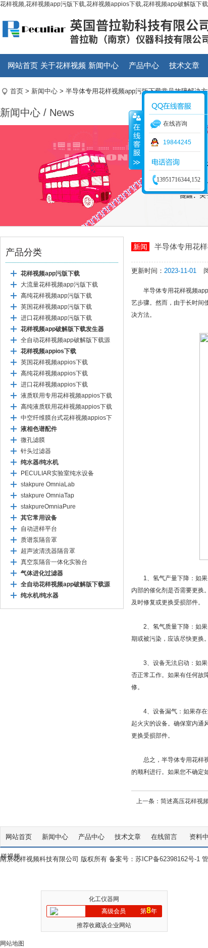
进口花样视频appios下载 (54, 384)
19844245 (177, 142)
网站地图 (12, 943)
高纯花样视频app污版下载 (56, 295)
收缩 (136, 140)
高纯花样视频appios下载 (54, 373)
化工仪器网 (104, 899)
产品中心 (144, 65)
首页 (16, 91)
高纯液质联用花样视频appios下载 (66, 406)
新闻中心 (103, 65)
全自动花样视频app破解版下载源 (65, 340)
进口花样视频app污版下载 (56, 317)
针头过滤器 (36, 451)
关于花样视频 (63, 65)
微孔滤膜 (33, 439)
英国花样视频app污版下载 (56, 306)
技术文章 (184, 65)
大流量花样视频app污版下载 (59, 284)
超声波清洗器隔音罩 (48, 550)
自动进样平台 (39, 528)
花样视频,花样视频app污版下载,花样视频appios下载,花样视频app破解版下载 (104, 4)
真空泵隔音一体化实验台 (54, 562)
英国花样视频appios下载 (54, 362)
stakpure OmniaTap (47, 495)
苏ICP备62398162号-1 (167, 859)
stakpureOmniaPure (48, 506)
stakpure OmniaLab (48, 484)
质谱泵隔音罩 (39, 539)
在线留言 (165, 837)
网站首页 (23, 65)
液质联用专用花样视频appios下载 (66, 395)
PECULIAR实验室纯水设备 (57, 473)
